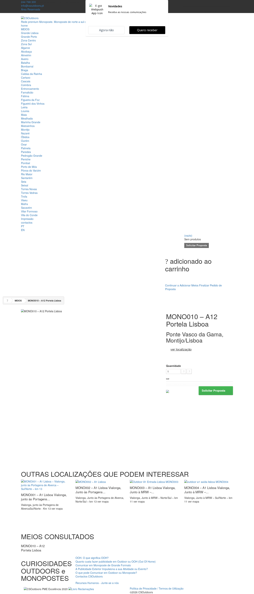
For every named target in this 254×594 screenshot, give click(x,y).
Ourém (25, 141)
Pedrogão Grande (31, 155)
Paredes (26, 152)
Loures (25, 111)
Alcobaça (26, 51)
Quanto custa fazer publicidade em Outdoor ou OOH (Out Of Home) (115, 561)
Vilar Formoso (29, 211)
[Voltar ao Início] (7, 300)
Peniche (25, 159)
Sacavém (26, 207)
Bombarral (27, 66)
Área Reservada (30, 9)
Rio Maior (26, 174)
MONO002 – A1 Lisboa (98, 489)
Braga (24, 70)
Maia (24, 115)
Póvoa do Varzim (31, 170)
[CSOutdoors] (29, 18)
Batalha (25, 62)
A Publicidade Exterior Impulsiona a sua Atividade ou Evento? (111, 569)
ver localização (181, 349)
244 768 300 (28, 2)
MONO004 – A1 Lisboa (207, 489)
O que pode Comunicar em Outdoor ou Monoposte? (106, 572)
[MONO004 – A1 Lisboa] (206, 481)
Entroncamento (30, 89)
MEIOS (25, 29)
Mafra (24, 204)
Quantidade (173, 366)
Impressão (27, 219)
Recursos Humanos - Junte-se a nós (97, 583)
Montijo (25, 129)
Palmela (25, 148)
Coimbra (26, 85)
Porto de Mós (29, 167)
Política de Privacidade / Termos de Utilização (157, 588)
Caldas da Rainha (31, 74)
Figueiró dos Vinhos (32, 103)
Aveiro (24, 59)
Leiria (24, 107)
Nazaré (25, 133)
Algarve (25, 48)
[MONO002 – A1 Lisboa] (90, 481)
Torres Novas (29, 189)
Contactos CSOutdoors (89, 576)
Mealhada (27, 118)
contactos (26, 222)
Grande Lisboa (29, 33)
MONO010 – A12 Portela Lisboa (33, 547)
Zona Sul (26, 44)
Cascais (25, 81)
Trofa (24, 196)
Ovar (24, 144)
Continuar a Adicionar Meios (181, 285)
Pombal (25, 163)
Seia (23, 181)
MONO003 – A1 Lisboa (153, 489)
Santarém (27, 178)
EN (23, 230)
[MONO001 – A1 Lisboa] (45, 484)
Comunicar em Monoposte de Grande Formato (103, 565)
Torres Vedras (29, 193)
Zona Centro (28, 40)
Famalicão (27, 92)
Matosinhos (28, 126)
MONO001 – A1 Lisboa (44, 496)
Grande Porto (29, 36)
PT (22, 226)
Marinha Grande (30, 122)
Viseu (24, 200)
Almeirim (26, 55)
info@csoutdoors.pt (32, 5)
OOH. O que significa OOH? (92, 558)
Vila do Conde (29, 215)
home (24, 25)
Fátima (25, 96)
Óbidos (25, 137)
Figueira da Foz (30, 100)
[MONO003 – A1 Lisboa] (154, 481)
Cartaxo (25, 77)
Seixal (24, 185)
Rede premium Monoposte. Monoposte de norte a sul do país (57, 22)
